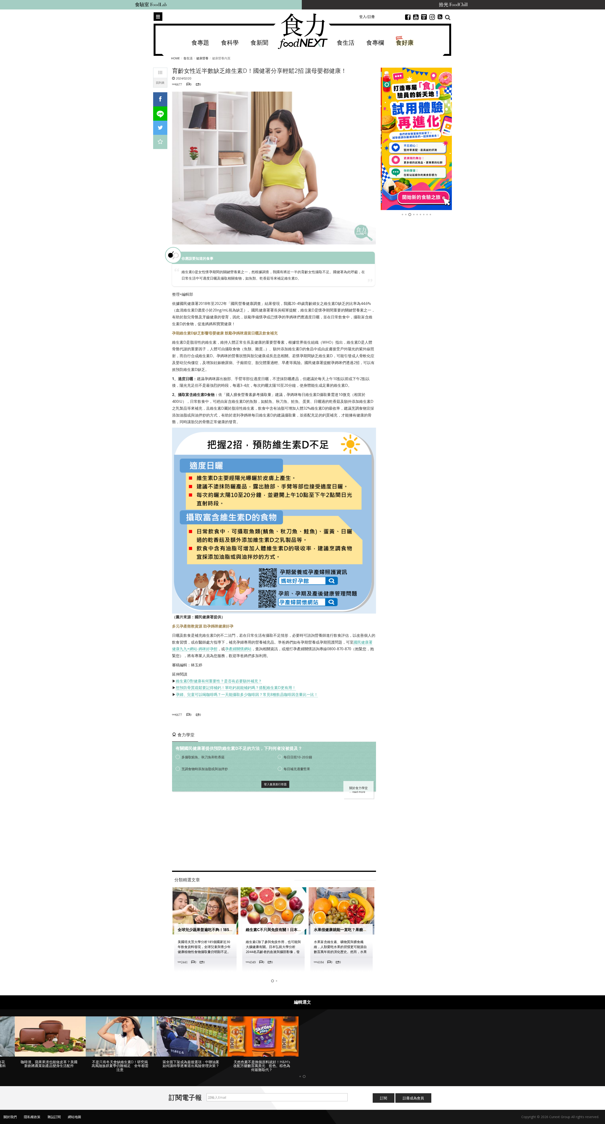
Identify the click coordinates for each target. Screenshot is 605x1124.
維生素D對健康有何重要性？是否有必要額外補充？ (219, 681)
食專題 (200, 43)
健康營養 (202, 58)
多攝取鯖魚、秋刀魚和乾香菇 (203, 757)
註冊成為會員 (413, 1098)
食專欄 (375, 43)
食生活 (345, 43)
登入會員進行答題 (275, 784)
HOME (175, 58)
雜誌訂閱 (54, 1117)
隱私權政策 (32, 1117)
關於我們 (10, 1117)
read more (358, 792)
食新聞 (259, 43)
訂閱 (383, 1098)
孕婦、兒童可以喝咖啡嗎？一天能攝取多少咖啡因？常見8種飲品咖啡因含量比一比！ (247, 694)
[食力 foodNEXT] (302, 31)
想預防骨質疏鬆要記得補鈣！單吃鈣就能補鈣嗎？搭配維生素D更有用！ (236, 687)
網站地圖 (74, 1117)
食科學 (230, 43)
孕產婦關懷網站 (238, 648)
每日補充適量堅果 (297, 769)
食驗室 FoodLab (151, 5)
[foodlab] (416, 139)
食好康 (405, 43)
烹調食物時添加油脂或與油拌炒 (205, 769)
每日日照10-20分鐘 (298, 757)
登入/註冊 (367, 16)
